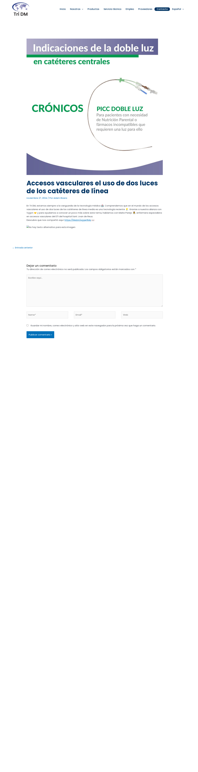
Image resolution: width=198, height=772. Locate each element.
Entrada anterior (22, 247)
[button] (76, 9)
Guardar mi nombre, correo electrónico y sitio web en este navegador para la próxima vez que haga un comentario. (93, 325)
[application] (81, 9)
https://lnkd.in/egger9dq (78, 220)
